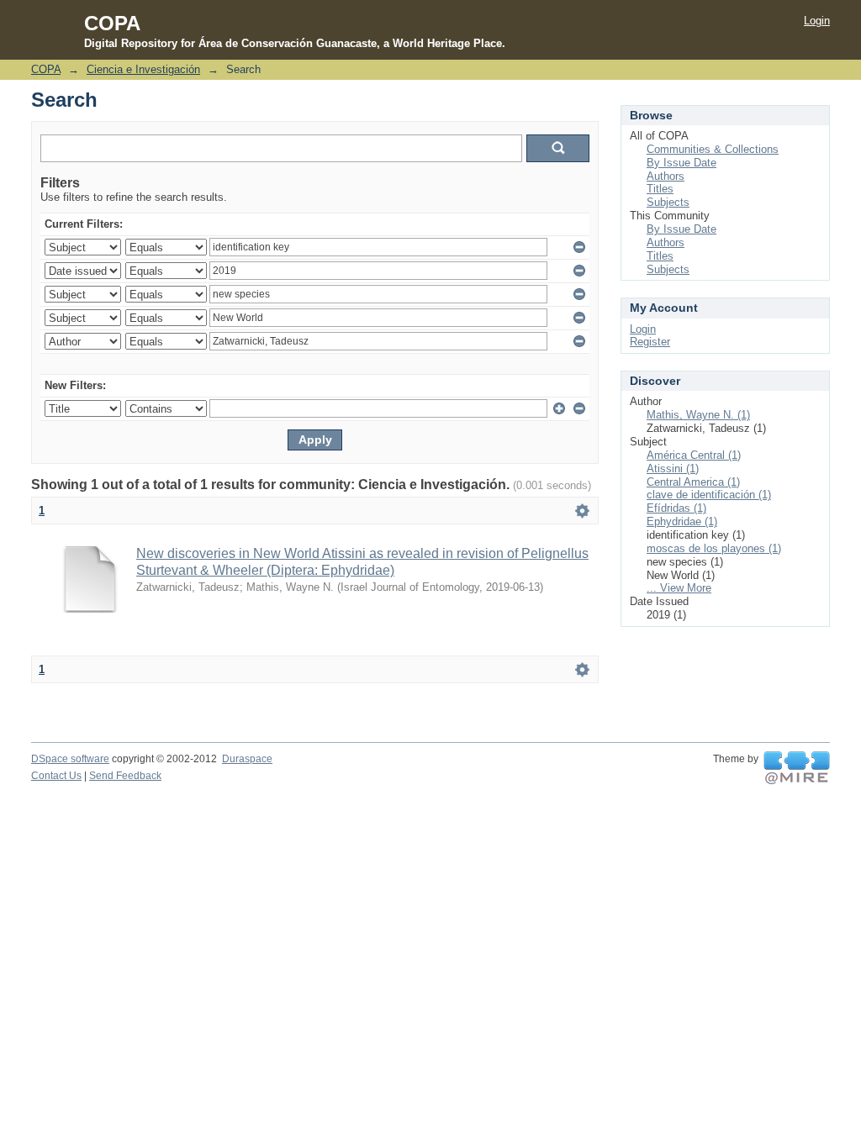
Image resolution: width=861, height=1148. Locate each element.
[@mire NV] (796, 768)
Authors (665, 176)
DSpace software (70, 759)
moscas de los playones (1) (714, 548)
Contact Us (56, 776)
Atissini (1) (673, 468)
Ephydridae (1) (682, 521)
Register (650, 341)
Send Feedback (125, 776)
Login (817, 20)
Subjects (668, 202)
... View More (679, 588)
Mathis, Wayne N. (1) (698, 414)
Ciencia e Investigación (143, 69)
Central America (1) (693, 482)
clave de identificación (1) (709, 494)
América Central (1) (694, 455)
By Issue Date (681, 162)
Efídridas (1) (676, 508)
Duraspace (247, 759)
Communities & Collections (713, 149)
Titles (660, 188)
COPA (46, 69)
